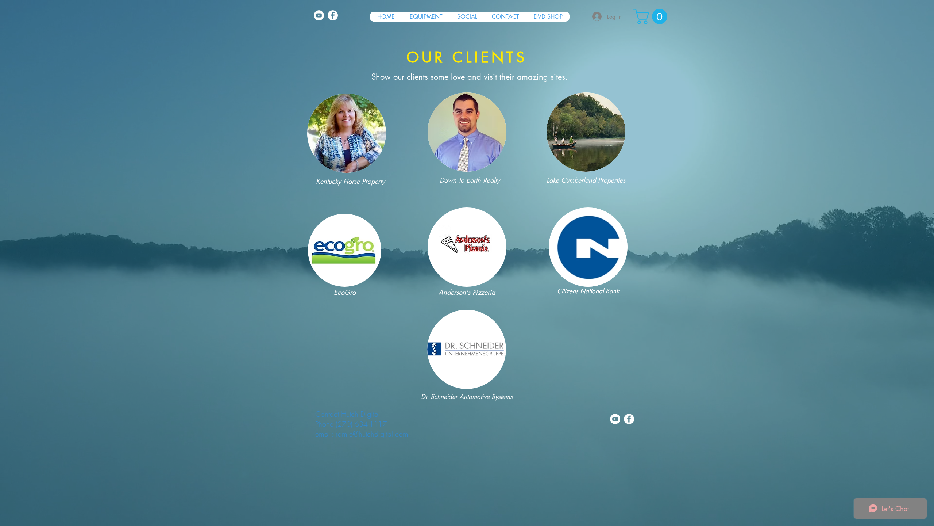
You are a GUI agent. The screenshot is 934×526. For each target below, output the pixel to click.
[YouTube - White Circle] (319, 15)
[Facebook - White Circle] (333, 15)
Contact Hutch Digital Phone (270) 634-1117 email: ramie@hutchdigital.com (361, 424)
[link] (652, 16)
